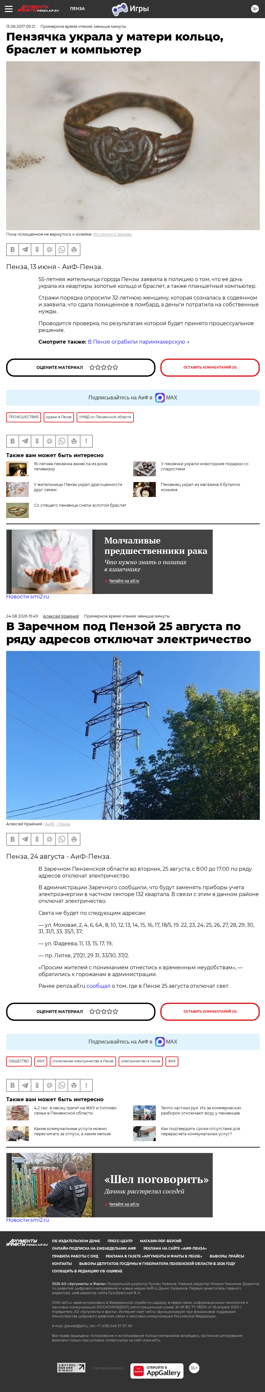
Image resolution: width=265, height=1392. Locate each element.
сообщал (99, 986)
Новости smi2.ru (27, 597)
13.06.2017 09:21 (20, 26)
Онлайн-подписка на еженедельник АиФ (94, 1248)
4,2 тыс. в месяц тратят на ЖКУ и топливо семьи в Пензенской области (75, 1110)
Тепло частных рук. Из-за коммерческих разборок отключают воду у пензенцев (201, 1110)
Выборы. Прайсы (227, 1256)
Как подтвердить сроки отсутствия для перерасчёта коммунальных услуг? (200, 1131)
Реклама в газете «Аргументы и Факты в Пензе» (154, 1256)
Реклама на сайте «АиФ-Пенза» (175, 1248)
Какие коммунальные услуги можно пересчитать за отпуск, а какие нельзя (72, 1131)
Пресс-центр (120, 1241)
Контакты (62, 1264)
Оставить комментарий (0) (210, 367)
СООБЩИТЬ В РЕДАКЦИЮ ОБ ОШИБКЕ (87, 1271)
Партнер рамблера (107, 1368)
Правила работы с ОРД (75, 1256)
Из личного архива (112, 234)
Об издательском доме (76, 1241)
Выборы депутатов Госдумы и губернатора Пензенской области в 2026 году (157, 1264)
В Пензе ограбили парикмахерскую (136, 342)
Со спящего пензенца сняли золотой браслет (80, 505)
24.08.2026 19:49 (22, 616)
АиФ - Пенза (57, 823)
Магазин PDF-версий (160, 1241)
